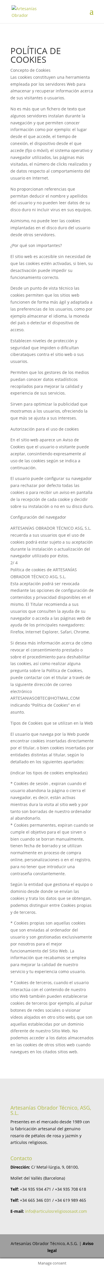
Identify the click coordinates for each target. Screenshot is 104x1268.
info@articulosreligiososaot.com (56, 1211)
